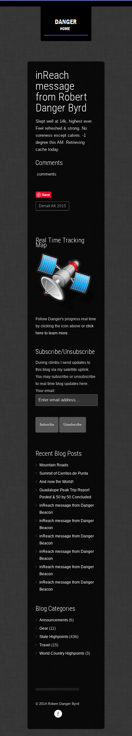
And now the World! (56, 481)
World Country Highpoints (61, 653)
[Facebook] (58, 714)
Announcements (53, 620)
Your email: (45, 390)
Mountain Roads (53, 465)
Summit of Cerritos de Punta (63, 473)
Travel (44, 645)
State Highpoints (53, 636)
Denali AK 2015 (52, 206)
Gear (43, 628)
